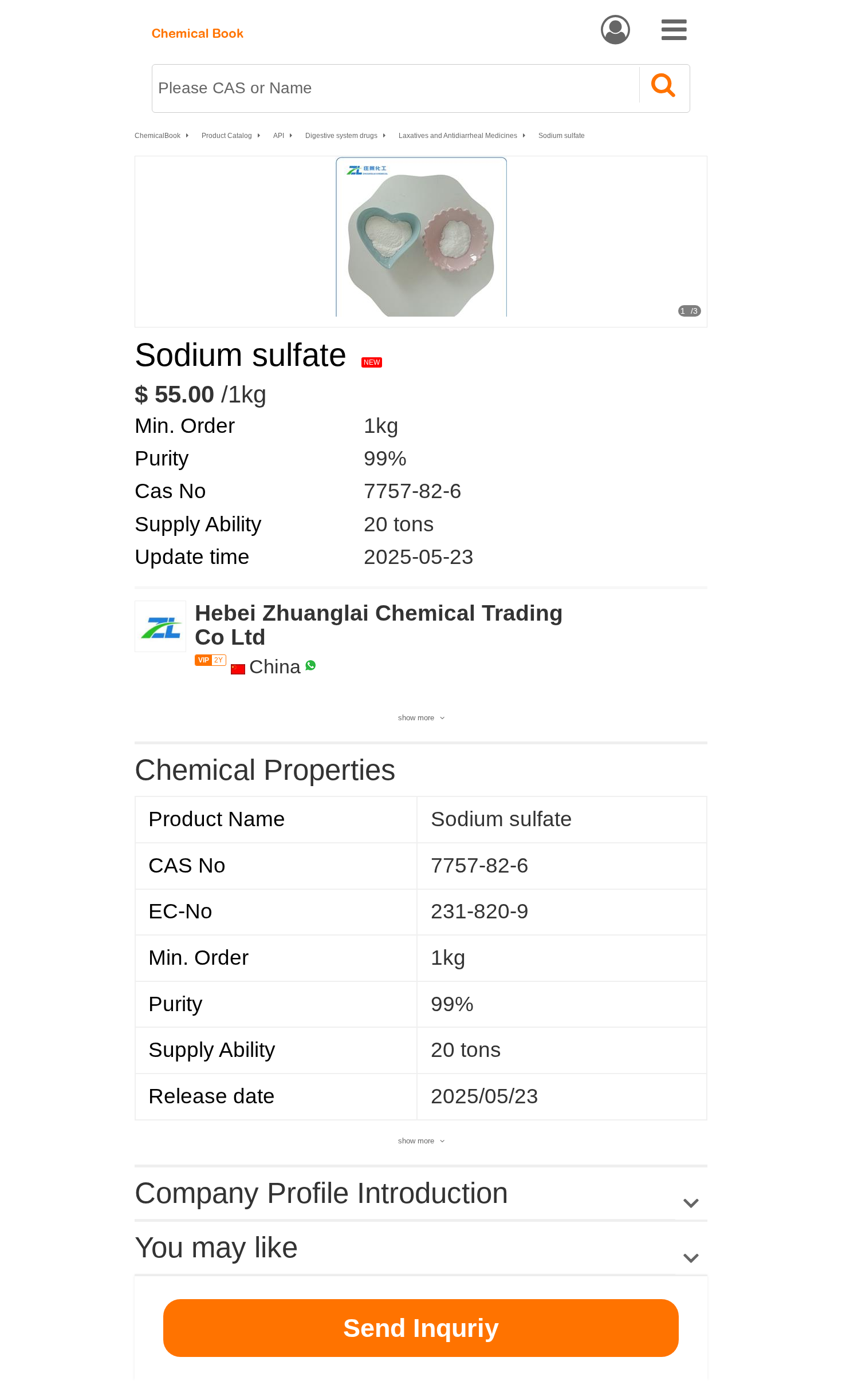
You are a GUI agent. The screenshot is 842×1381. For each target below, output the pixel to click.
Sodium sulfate (561, 136)
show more (416, 717)
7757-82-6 (413, 491)
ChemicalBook (157, 136)
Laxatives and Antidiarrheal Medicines (458, 136)
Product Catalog (227, 136)
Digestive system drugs (341, 136)
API (278, 136)
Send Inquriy (421, 1328)
